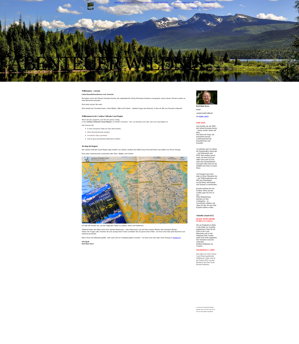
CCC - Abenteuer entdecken (153, 3)
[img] (90, 5)
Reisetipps (210, 3)
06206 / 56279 (203, 116)
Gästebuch (192, 8)
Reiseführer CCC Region (186, 3)
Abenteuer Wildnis (124, 3)
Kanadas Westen (172, 8)
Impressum (209, 8)
